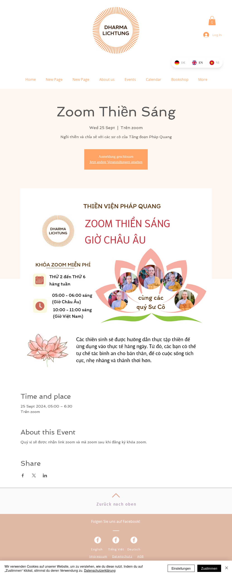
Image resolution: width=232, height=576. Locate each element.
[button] (212, 20)
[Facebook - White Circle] (133, 540)
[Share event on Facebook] (23, 475)
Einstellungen (181, 568)
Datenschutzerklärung (100, 570)
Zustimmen (209, 568)
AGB (140, 556)
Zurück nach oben (116, 504)
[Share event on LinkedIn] (45, 475)
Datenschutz (122, 556)
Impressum (98, 556)
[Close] (226, 568)
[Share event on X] (34, 475)
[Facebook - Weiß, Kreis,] (97, 540)
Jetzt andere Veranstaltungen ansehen (116, 162)
